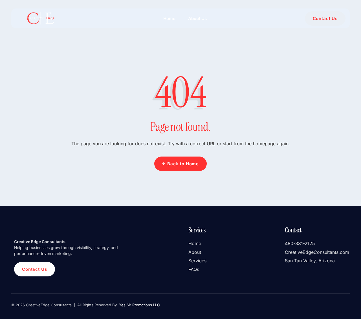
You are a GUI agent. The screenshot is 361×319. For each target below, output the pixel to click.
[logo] (40, 18)
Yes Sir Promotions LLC (139, 305)
